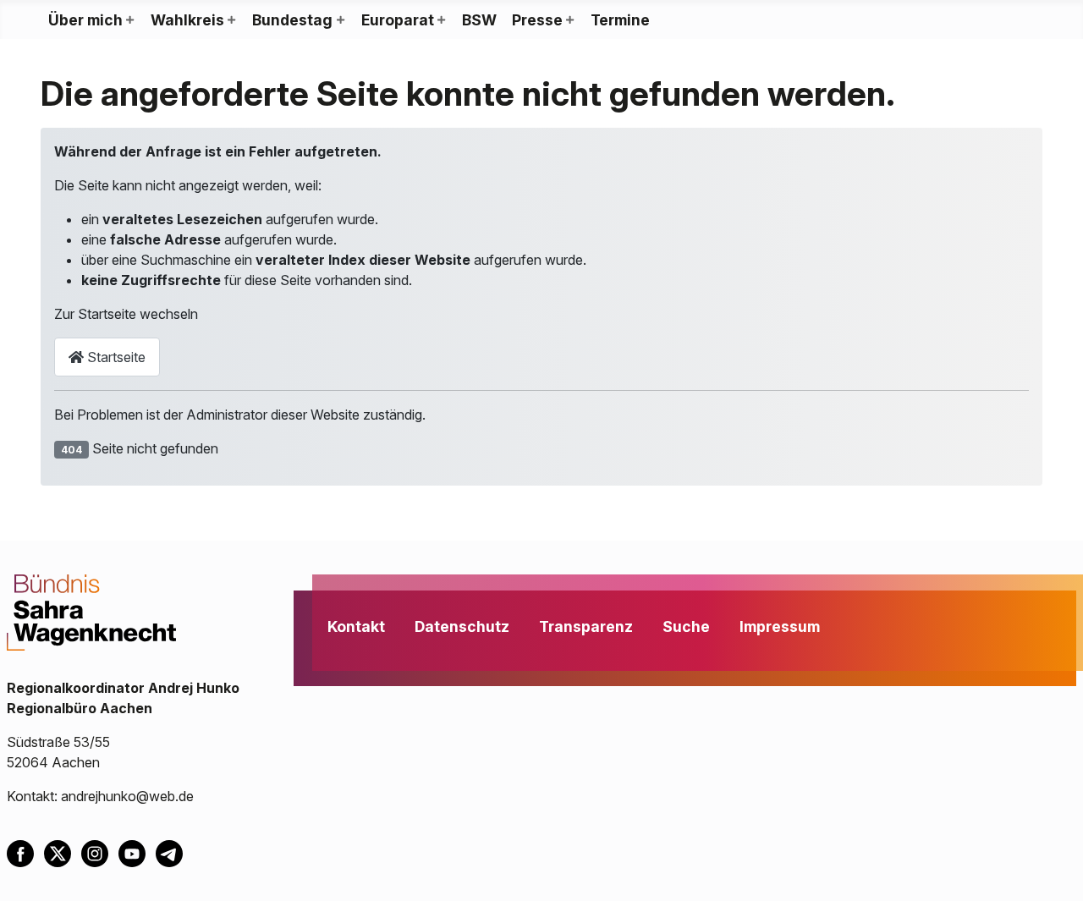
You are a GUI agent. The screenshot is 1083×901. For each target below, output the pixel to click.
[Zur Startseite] (91, 610)
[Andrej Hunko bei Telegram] (173, 851)
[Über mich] (129, 20)
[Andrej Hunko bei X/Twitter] (62, 851)
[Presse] (569, 20)
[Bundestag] (339, 20)
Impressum (779, 626)
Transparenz (586, 626)
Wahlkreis (187, 20)
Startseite (115, 357)
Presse (537, 20)
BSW (479, 20)
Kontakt (356, 626)
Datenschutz (462, 626)
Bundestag (292, 20)
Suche (686, 626)
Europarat (397, 20)
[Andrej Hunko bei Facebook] (25, 851)
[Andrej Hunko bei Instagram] (99, 851)
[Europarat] (441, 20)
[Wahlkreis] (231, 20)
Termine (620, 20)
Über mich (85, 20)
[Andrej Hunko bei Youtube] (137, 851)
